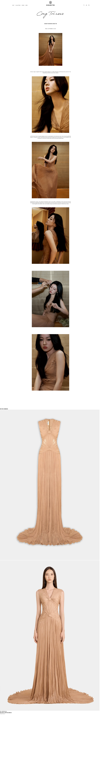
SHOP (13, 5)
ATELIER (23, 5)
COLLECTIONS (17, 5)
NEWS (26, 5)
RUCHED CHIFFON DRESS (6, 712)
